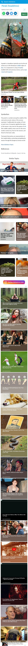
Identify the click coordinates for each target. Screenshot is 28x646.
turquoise (9, 72)
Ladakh (19, 65)
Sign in (24, 14)
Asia (2, 68)
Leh (25, 126)
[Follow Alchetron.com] (14, 284)
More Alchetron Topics (7, 144)
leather (21, 68)
